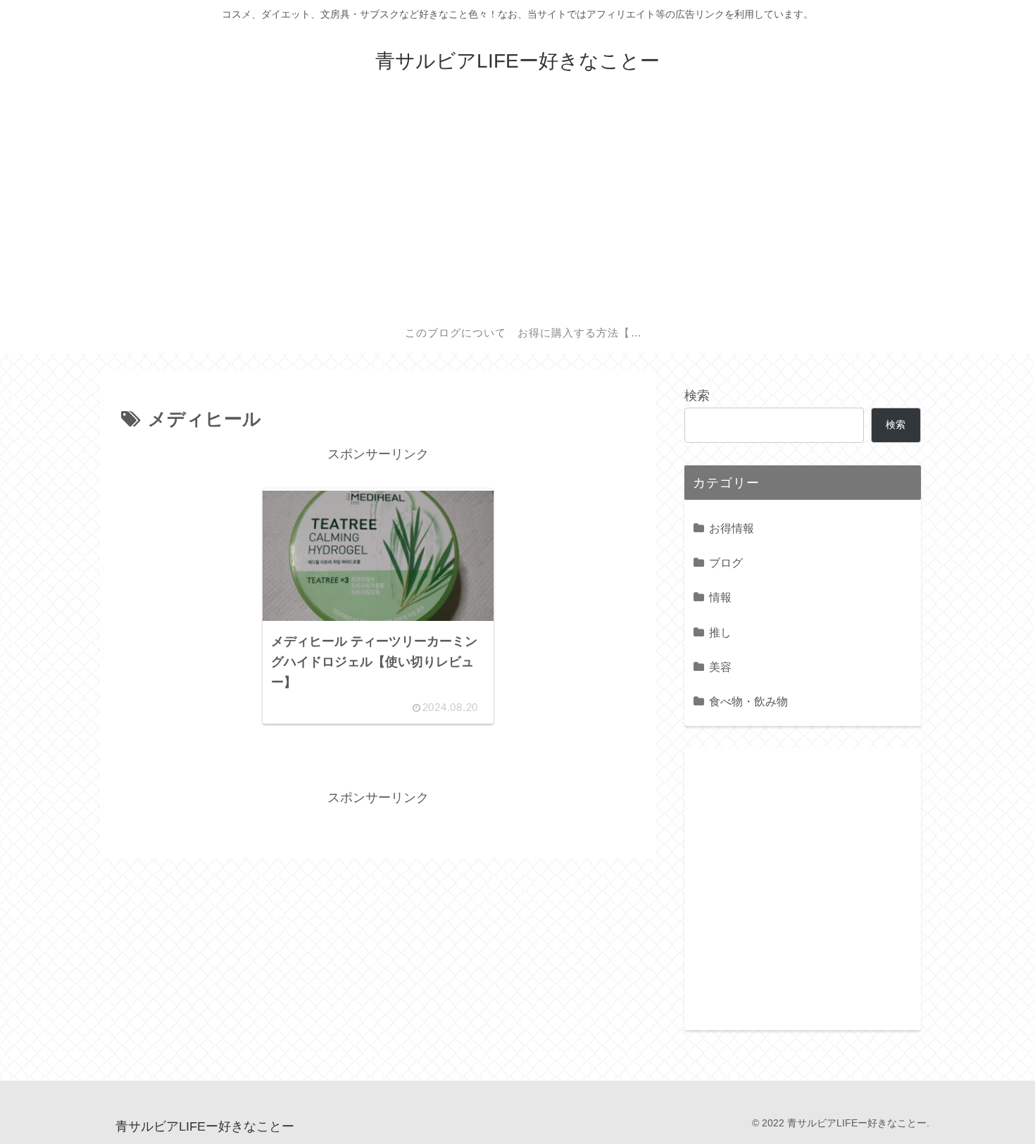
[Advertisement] (517, 205)
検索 (697, 396)
